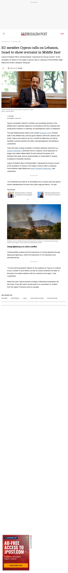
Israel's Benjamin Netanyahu (40, 168)
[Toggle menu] (3, 33)
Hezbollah (4, 298)
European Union (45, 133)
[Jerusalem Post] (34, 34)
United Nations (15, 298)
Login (62, 33)
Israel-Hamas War (16, 41)
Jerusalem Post (5, 41)
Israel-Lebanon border (37, 298)
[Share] (3, 68)
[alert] (16, 552)
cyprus (25, 298)
